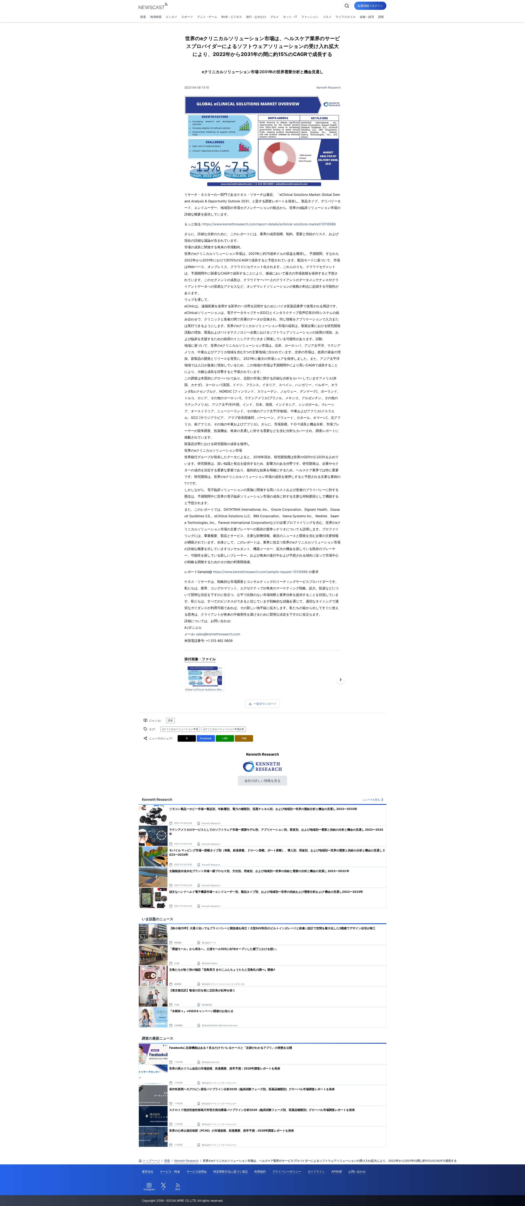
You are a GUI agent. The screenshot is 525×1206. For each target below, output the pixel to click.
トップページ (151, 1160)
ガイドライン (316, 1171)
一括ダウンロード (264, 703)
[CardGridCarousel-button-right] (341, 679)
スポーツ (187, 16)
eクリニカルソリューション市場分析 (223, 729)
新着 (143, 16)
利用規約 (260, 1171)
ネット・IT (290, 16)
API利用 (336, 1171)
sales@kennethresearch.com (218, 634)
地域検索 (156, 16)
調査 (381, 16)
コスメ (327, 16)
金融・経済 (367, 16)
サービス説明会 (197, 1171)
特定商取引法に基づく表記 (230, 1171)
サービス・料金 (170, 1171)
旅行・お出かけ (256, 16)
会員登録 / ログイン (370, 5)
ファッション (309, 16)
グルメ (274, 16)
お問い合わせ (357, 1171)
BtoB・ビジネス (231, 16)
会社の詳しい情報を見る (262, 781)
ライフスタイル (346, 16)
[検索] (347, 6)
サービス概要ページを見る (494, 1197)
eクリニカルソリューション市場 (180, 729)
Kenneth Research (328, 87)
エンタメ (171, 16)
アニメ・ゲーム (207, 16)
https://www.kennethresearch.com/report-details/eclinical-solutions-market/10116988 (269, 224)
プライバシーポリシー (286, 1171)
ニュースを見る (371, 799)
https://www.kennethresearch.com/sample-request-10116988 (260, 572)
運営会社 (147, 1171)
